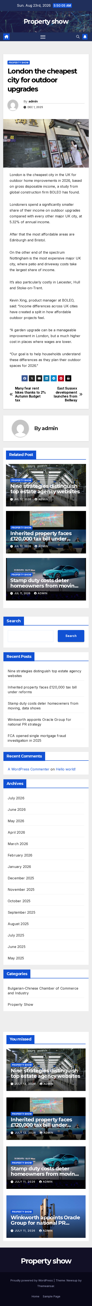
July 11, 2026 (25, 1181)
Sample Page (51, 1296)
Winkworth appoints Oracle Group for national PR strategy (45, 1222)
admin (33, 101)
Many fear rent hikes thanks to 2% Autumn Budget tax (30, 394)
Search (14, 621)
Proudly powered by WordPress (32, 1280)
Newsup (72, 1280)
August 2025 (18, 924)
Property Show (18, 62)
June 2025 (16, 947)
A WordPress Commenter (28, 769)
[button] (78, 37)
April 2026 (16, 832)
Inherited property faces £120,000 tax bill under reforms (40, 538)
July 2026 (16, 798)
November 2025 (21, 889)
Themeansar (45, 1286)
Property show (46, 21)
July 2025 (16, 935)
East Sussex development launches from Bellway (65, 394)
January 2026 (19, 866)
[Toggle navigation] (43, 37)
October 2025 (19, 901)
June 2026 (17, 809)
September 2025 (21, 912)
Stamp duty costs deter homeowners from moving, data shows (44, 585)
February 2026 (20, 855)
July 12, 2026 (26, 1083)
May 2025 (16, 958)
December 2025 (21, 878)
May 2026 (16, 821)
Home (35, 1296)
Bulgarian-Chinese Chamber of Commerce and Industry (43, 990)
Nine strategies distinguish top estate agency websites (45, 489)
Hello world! (66, 769)
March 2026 (18, 844)
